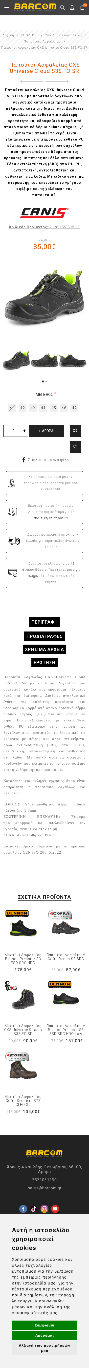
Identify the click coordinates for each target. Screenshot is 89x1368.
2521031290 (44, 1180)
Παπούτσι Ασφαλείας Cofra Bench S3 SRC (65, 957)
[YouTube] (55, 1201)
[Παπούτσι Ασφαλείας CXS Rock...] (30, 81)
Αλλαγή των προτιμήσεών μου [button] (44, 1348)
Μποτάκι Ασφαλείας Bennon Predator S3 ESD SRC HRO (23, 959)
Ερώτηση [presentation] (45, 662)
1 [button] (43, 381)
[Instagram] (44, 1201)
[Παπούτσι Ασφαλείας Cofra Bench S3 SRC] (66, 928)
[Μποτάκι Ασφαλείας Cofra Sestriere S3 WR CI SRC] (23, 1070)
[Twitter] (34, 1201)
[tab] (44, 622)
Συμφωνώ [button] (44, 1325)
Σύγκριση (75, 431)
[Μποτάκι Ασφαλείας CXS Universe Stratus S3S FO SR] (23, 999)
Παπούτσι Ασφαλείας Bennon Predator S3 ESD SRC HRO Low (65, 1030)
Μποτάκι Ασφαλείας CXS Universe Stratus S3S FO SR (23, 1030)
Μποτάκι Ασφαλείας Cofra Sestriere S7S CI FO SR (23, 1101)
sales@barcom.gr (45, 1188)
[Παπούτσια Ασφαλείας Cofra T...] (58, 81)
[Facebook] (23, 1201)
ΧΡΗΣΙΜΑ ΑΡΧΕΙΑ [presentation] (44, 649)
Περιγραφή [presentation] (44, 622)
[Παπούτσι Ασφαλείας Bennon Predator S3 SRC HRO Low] (66, 999)
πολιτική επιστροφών (51, 518)
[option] (16, 360)
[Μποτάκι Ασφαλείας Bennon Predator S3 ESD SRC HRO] (23, 928)
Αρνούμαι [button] (44, 1335)
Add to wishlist (75, 447)
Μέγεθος (44, 395)
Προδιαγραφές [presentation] (44, 636)
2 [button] (46, 381)
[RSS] (66, 1212)
